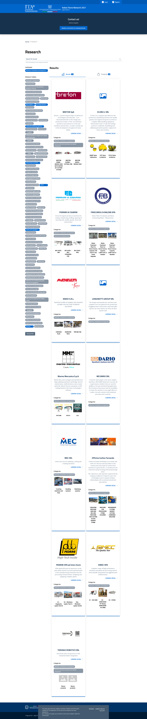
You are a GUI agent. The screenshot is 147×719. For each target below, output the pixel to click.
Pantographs (29, 220)
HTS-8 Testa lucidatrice (112, 156)
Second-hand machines (32, 255)
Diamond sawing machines (33, 144)
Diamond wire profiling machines (34, 147)
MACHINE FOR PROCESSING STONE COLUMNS (103, 511)
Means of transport (31, 207)
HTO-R (68, 415)
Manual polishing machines (33, 201)
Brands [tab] (69, 74)
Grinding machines (30, 181)
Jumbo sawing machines (32, 185)
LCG (77, 415)
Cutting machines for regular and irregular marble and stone (36, 136)
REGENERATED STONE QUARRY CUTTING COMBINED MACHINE (112, 512)
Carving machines (30, 114)
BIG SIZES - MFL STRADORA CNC (68, 253)
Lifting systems (30, 188)
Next (84, 159)
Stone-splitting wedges (32, 289)
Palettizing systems (77, 490)
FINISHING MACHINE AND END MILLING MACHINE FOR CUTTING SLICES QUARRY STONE (93, 514)
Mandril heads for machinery (33, 198)
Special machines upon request (34, 271)
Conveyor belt (42, 129)
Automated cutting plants (32, 80)
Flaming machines (30, 165)
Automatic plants (30, 83)
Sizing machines (30, 264)
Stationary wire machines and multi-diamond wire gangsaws (35, 281)
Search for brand (31, 59)
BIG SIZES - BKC (58, 251)
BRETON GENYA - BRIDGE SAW (77, 162)
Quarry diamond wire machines (34, 242)
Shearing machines (31, 261)
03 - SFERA (112, 600)
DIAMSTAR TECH (68, 333)
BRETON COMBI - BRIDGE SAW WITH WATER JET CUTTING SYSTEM (59, 165)
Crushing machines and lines (59, 491)
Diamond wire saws (31, 150)
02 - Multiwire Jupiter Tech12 (68, 603)
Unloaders (29, 310)
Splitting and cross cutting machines (35, 274)
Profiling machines (30, 232)
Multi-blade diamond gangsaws (34, 214)
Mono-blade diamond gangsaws (34, 210)
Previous (52, 159)
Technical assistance (31, 295)
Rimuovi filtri (30, 334)
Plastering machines (40, 220)
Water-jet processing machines (34, 323)
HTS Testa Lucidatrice (102, 156)
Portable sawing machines (32, 227)
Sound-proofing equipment (33, 268)
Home (27, 41)
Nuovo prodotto (63, 687)
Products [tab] (105, 74)
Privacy (91, 708)
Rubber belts (42, 248)
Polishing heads (42, 223)
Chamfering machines (31, 120)
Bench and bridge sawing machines (35, 95)
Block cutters (44, 98)
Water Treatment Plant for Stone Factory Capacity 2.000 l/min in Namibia (112, 248)
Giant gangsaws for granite (33, 178)
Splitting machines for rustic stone (34, 277)
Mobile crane (41, 207)
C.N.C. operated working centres (34, 110)
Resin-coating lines (42, 245)
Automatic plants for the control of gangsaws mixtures (34, 88)
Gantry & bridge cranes (32, 175)
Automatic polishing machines (33, 92)
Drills (29, 153)
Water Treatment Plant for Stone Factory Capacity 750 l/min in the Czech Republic (93, 249)
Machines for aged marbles (33, 191)
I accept (102, 710)
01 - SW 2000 (93, 600)
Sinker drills (41, 261)
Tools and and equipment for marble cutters (35, 299)
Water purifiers (30, 316)
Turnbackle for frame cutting (33, 307)
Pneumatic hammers (31, 223)
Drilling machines (42, 150)
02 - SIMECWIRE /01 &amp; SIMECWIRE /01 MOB (102, 604)
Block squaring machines (32, 101)
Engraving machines (41, 156)
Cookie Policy (100, 708)
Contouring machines (31, 129)
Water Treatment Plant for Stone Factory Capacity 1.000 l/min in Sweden (103, 248)
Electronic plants (30, 156)
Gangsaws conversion (31, 172)
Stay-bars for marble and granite (34, 286)
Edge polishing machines (41, 153)
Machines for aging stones (32, 194)
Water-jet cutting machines (33, 320)
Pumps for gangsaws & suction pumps (36, 235)
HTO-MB (58, 415)
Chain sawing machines (32, 117)
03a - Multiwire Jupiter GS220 (77, 604)
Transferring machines (31, 304)
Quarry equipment (30, 245)
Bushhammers (30, 107)
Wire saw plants (39, 326)
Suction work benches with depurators (36, 292)
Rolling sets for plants (31, 248)
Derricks (29, 140)
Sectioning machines (31, 258)
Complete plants (43, 120)
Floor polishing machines (32, 169)
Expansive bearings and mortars (34, 160)
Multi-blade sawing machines (33, 217)
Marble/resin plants (31, 204)
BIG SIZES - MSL (77, 251)
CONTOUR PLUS (59, 333)
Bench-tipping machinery (32, 98)
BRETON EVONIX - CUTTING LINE (68, 162)
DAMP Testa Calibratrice (93, 156)
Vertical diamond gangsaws (33, 313)
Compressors (29, 123)
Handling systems (68, 490)
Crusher (29, 132)
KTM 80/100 (77, 332)
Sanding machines (30, 252)
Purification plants (30, 239)
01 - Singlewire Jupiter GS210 (59, 604)
